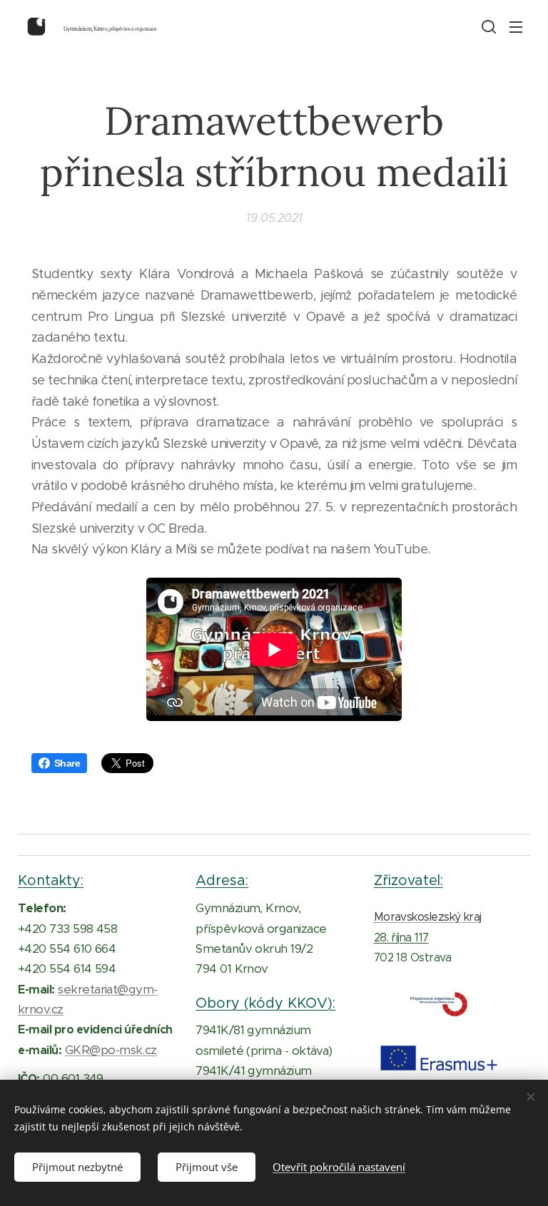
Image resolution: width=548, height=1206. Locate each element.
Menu (516, 26)
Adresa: (222, 880)
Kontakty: (50, 880)
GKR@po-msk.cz (111, 1050)
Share (67, 763)
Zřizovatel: (408, 880)
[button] (487, 26)
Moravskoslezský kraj (428, 917)
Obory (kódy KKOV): (265, 1002)
